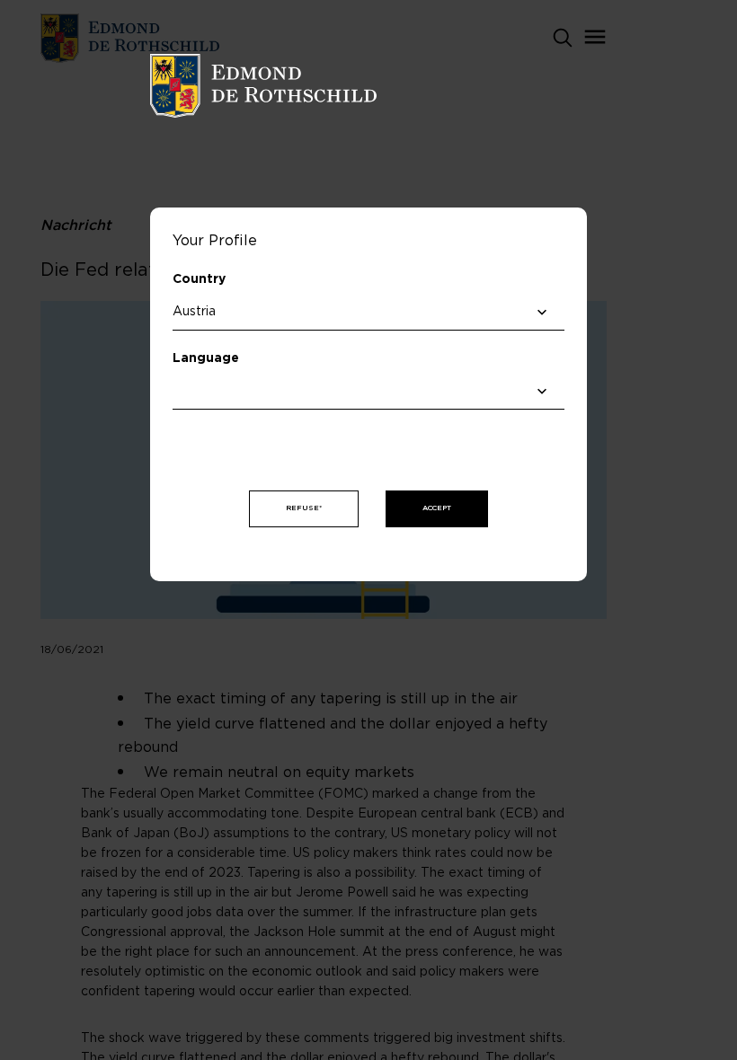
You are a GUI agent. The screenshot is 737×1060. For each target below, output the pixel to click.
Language (206, 358)
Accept (436, 508)
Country (199, 279)
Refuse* (304, 508)
